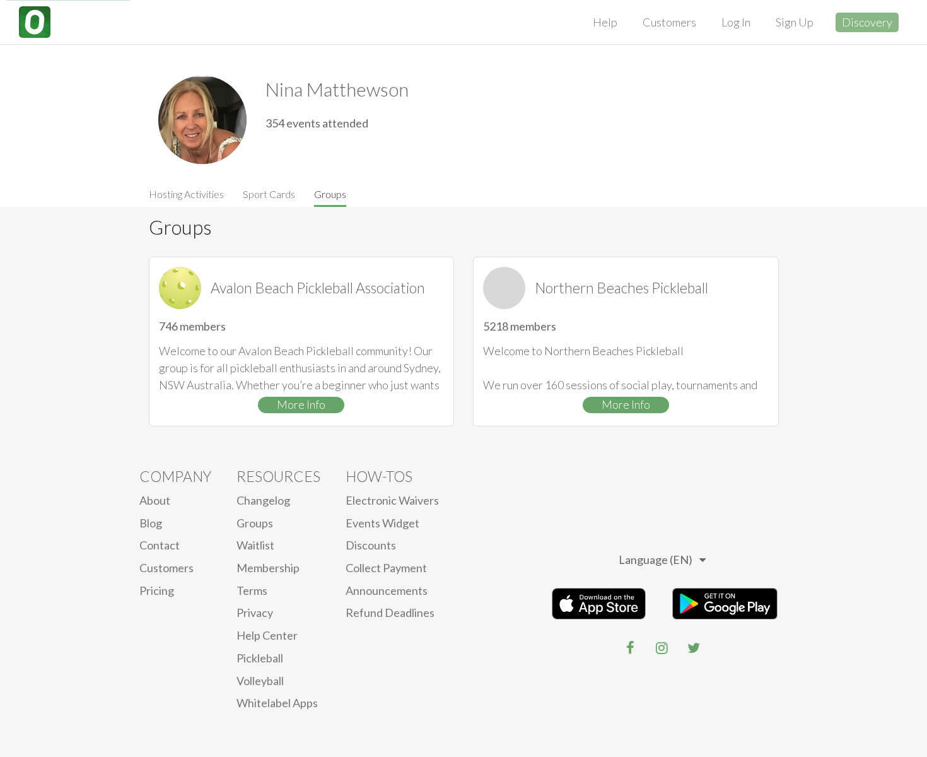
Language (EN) (655, 559)
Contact (159, 545)
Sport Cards (269, 194)
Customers (669, 22)
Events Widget (382, 523)
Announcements (387, 590)
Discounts (371, 545)
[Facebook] (630, 647)
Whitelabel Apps (277, 703)
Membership (268, 568)
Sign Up (794, 22)
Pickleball (259, 658)
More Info (301, 404)
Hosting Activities (186, 194)
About (154, 500)
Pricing (156, 590)
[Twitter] (693, 647)
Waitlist (255, 545)
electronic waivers (392, 500)
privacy (254, 612)
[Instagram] (662, 647)
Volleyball (260, 681)
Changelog (263, 500)
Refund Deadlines (390, 612)
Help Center (267, 635)
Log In (735, 22)
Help (605, 22)
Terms (251, 590)
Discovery (867, 22)
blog (150, 523)
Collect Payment (386, 568)
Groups (330, 194)
